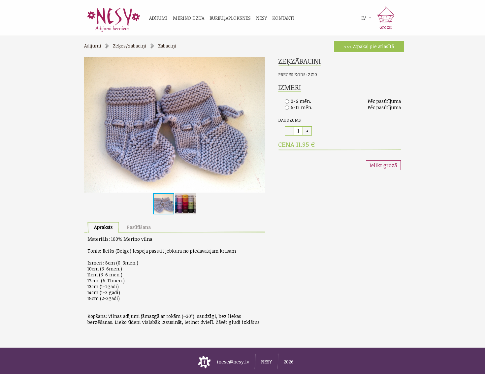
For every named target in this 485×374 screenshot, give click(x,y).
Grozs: (385, 27)
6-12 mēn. (301, 107)
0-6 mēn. (301, 101)
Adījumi (92, 46)
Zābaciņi (167, 46)
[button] (259, 63)
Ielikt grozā (383, 165)
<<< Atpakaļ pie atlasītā (369, 46)
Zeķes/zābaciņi (129, 46)
